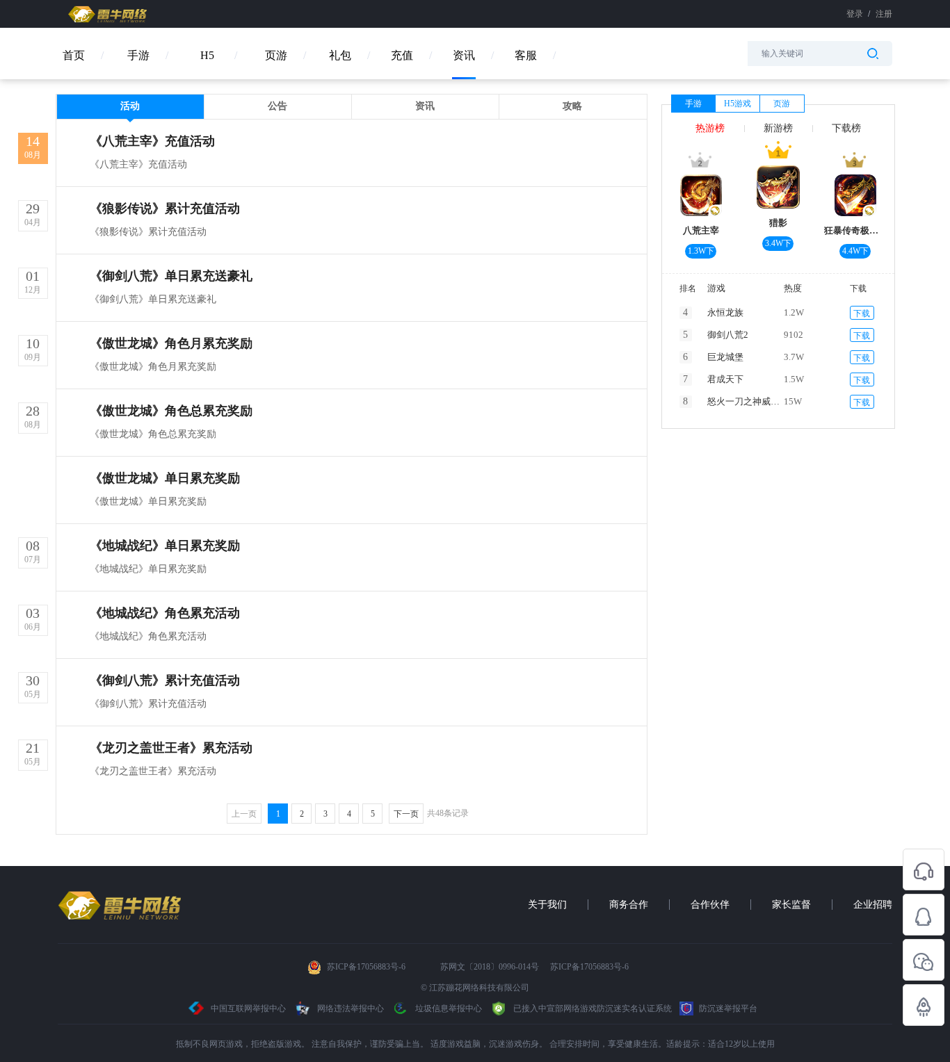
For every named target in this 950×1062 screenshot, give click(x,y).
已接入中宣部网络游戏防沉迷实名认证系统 (591, 1008)
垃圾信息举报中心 (447, 1008)
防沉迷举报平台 (727, 1008)
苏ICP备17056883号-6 (367, 967)
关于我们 (547, 904)
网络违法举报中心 (350, 1008)
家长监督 (791, 904)
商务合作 (628, 904)
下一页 (406, 814)
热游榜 (710, 128)
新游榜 (778, 128)
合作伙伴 (710, 904)
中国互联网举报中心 (248, 1008)
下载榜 (846, 128)
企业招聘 (872, 904)
